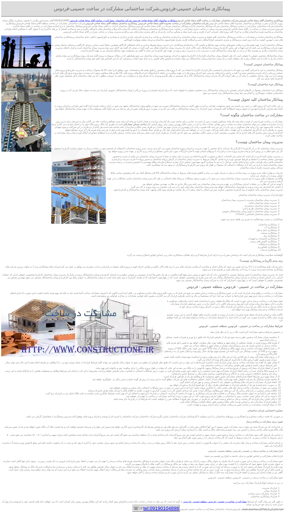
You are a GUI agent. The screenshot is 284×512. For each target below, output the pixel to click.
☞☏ (156, 508)
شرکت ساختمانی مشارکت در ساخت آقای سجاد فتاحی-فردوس (101, 20)
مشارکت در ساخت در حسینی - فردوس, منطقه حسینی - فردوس (215, 501)
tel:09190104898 (161, 508)
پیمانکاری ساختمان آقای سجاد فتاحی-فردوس (154, 20)
